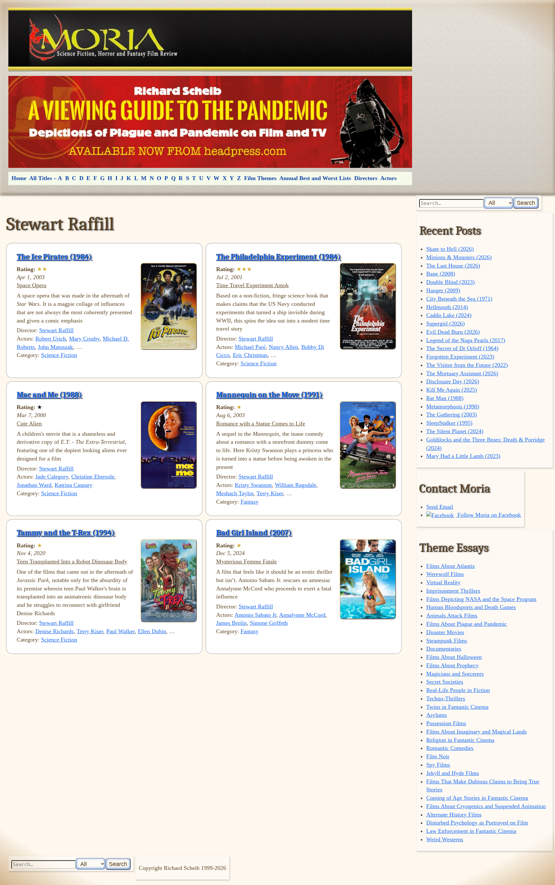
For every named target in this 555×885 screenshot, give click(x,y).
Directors (365, 178)
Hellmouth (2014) (447, 307)
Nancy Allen (283, 347)
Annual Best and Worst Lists (315, 178)
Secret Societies (444, 682)
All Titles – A (45, 178)
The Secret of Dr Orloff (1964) (462, 348)
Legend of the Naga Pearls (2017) (465, 340)
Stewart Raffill (56, 330)
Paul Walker (120, 631)
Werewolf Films (445, 574)
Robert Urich (50, 338)
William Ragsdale (295, 485)
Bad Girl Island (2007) (254, 532)
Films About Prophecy (452, 665)
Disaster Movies (445, 632)
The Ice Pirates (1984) (54, 256)
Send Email (439, 507)
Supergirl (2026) (445, 323)
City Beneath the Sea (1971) (459, 299)
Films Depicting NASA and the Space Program (481, 599)
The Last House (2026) (453, 265)
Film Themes (260, 178)
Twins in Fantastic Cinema (457, 707)
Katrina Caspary (73, 485)
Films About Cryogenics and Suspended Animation (486, 806)
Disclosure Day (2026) (452, 381)
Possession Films (446, 723)
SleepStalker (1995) (449, 423)
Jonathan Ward (34, 485)
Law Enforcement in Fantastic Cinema (471, 831)
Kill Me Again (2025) (451, 390)
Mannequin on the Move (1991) (269, 394)
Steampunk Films (446, 640)
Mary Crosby (84, 338)
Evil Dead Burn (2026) (453, 332)
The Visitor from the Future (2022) (467, 365)
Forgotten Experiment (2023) (460, 356)
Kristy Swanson (253, 485)
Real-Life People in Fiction (458, 690)
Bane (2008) (440, 273)
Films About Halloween (454, 657)
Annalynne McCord (302, 615)
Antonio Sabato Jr (255, 615)
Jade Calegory (51, 476)
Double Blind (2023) (450, 282)
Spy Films (438, 765)
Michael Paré (250, 347)
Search (526, 202)
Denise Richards (54, 631)
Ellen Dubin (152, 631)
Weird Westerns (444, 839)
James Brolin (231, 623)
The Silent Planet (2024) (454, 431)
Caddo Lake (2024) (448, 315)
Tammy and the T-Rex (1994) (66, 532)
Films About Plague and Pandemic (466, 624)
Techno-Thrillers (445, 698)
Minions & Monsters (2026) (459, 257)
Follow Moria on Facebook (488, 515)
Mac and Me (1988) (49, 394)
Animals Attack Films (451, 615)
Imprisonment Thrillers (453, 591)
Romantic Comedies (449, 748)
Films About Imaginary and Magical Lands (476, 731)
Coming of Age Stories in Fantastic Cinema (477, 798)
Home (19, 178)
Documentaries (443, 648)
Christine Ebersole (92, 476)
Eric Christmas (250, 355)
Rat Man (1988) (444, 398)
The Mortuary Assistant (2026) (462, 373)
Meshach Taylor (234, 493)
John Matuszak (55, 347)
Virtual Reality (443, 582)
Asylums (436, 715)
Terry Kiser (270, 493)
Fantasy (250, 501)
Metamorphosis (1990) (452, 406)
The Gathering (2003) (451, 414)
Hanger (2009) (443, 290)
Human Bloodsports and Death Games (471, 607)
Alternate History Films (453, 814)
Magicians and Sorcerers (455, 674)
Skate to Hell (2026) (450, 249)
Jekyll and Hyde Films (452, 773)
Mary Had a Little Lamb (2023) (463, 456)
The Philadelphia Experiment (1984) (278, 256)
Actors (388, 178)
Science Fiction (59, 355)
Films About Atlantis (450, 566)
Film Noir (437, 756)
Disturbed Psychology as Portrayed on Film (477, 822)
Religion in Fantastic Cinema (460, 740)
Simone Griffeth (269, 623)
